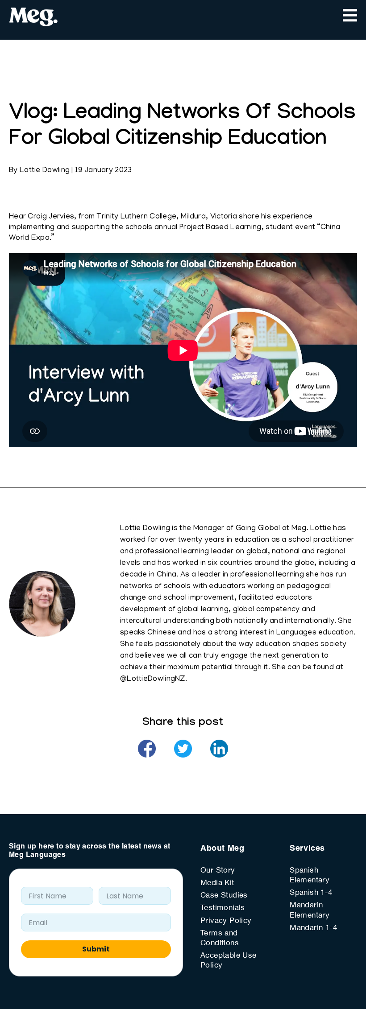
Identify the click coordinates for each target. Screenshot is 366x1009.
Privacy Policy (226, 921)
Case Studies (224, 895)
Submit (96, 949)
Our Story (217, 870)
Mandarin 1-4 (313, 928)
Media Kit (217, 883)
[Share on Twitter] (183, 749)
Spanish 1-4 (311, 893)
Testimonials (222, 908)
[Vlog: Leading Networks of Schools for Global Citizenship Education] (147, 749)
